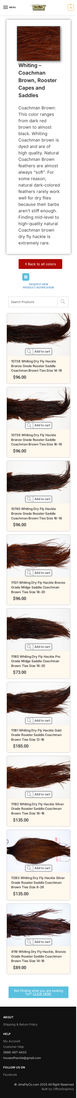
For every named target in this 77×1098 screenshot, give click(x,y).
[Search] (62, 302)
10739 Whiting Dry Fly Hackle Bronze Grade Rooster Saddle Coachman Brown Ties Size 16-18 (36, 439)
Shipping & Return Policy (20, 1024)
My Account (11, 1041)
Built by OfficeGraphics (58, 1089)
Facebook (10, 1074)
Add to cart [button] (42, 351)
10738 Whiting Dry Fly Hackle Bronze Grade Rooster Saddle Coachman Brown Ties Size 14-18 (36, 366)
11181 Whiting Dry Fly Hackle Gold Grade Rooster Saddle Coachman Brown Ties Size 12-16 (36, 735)
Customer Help (13, 1046)
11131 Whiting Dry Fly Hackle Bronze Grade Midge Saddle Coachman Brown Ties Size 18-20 (38, 587)
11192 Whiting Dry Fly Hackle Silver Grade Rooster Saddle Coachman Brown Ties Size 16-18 (37, 808)
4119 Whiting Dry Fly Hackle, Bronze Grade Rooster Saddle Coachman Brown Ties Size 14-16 (38, 956)
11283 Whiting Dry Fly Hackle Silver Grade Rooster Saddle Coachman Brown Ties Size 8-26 (38, 882)
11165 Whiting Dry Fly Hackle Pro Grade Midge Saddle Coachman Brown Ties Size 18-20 (35, 661)
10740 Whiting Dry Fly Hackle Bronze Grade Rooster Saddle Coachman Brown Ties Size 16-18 (36, 513)
